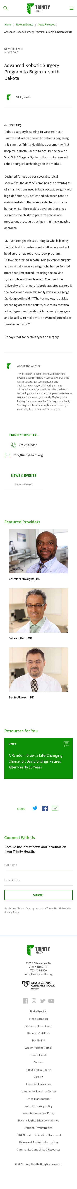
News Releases (24, 484)
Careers (38, 1077)
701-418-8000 (38, 970)
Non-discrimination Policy (38, 1113)
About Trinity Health (38, 1069)
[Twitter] (42, 1004)
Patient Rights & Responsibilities (38, 1120)
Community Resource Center (38, 1091)
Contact (38, 1062)
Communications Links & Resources (38, 1149)
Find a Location (38, 1018)
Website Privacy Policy (38, 1106)
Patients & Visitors (38, 1033)
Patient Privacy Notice (38, 1127)
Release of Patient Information (38, 1142)
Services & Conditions (38, 1026)
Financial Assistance (38, 1084)
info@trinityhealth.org (28, 455)
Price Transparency (38, 1098)
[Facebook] (25, 1004)
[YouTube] (51, 1004)
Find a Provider (39, 1011)
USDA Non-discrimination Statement (38, 1135)
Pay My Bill (38, 1040)
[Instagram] (34, 1004)
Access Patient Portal (38, 1047)
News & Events (23, 475)
